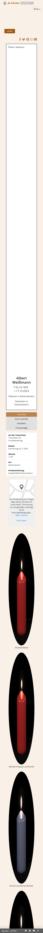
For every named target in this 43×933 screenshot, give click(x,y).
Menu (38, 9)
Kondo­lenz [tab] (21, 423)
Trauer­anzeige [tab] (21, 428)
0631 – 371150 (10, 931)
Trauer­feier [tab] (21, 414)
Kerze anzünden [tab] (21, 419)
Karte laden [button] (21, 520)
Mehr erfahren (21, 515)
